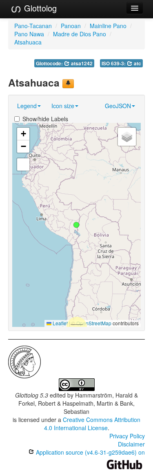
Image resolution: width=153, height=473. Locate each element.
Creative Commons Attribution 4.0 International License (92, 423)
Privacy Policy (127, 436)
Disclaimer (131, 444)
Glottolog (39, 8)
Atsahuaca (28, 42)
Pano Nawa (29, 34)
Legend (27, 106)
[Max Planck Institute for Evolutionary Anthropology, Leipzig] (24, 361)
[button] (76, 225)
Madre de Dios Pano (79, 34)
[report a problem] (68, 83)
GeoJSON (118, 106)
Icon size (62, 106)
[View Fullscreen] (23, 164)
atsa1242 (81, 63)
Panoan (71, 26)
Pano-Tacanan (33, 26)
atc (137, 63)
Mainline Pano (108, 26)
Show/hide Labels (45, 119)
